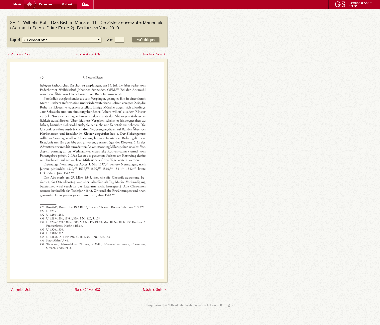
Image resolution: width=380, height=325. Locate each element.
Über (85, 4)
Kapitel (15, 40)
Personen (45, 4)
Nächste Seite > (154, 54)
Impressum (155, 305)
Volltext (67, 4)
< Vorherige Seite (20, 54)
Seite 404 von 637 (87, 54)
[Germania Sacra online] (29, 4)
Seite (109, 40)
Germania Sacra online (360, 4)
